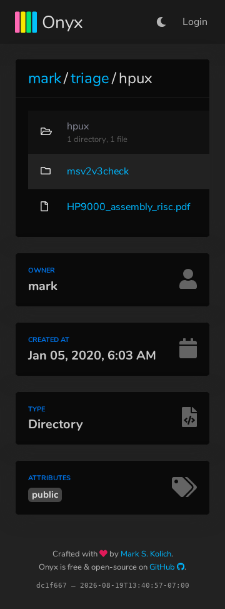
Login (195, 22)
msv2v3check (98, 171)
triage (90, 78)
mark (44, 78)
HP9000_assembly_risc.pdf (128, 207)
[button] (161, 22)
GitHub (163, 567)
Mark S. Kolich (146, 554)
